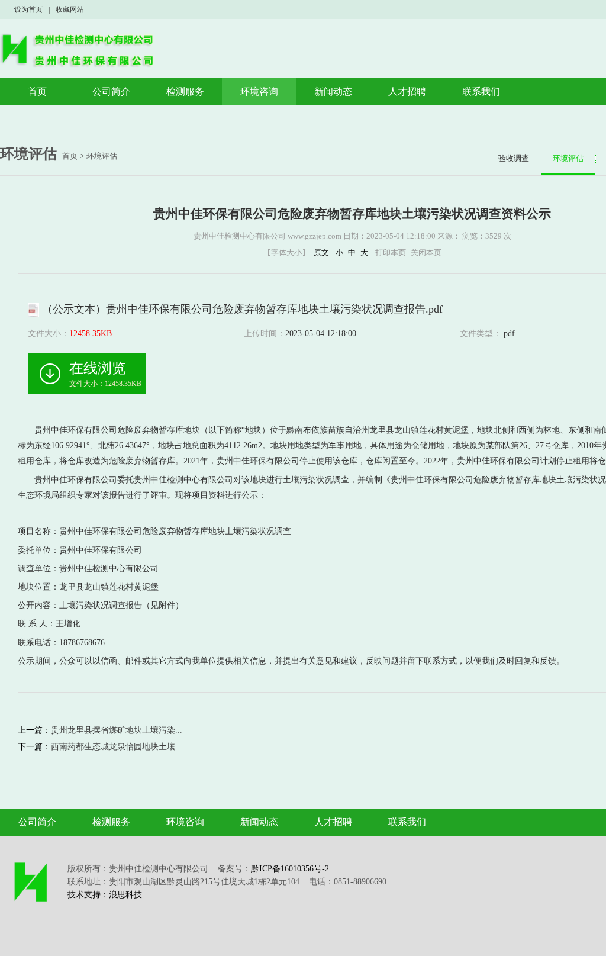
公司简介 (111, 91)
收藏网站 (70, 9)
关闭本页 (426, 252)
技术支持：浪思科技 (104, 894)
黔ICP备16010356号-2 (290, 868)
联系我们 (481, 91)
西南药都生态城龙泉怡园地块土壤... (116, 746)
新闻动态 (333, 91)
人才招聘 (407, 91)
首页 (37, 91)
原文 (321, 252)
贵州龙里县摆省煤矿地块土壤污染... (116, 730)
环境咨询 (259, 91)
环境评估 (101, 156)
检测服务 (185, 91)
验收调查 (513, 158)
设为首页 (28, 9)
